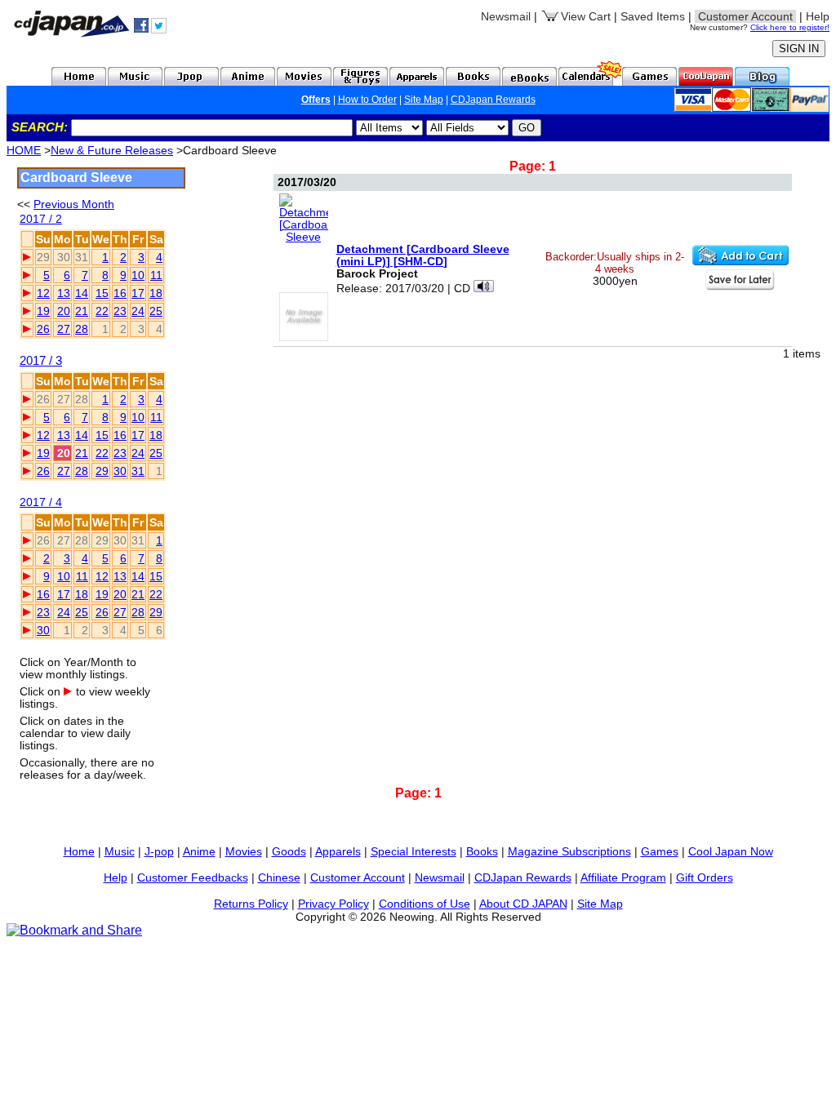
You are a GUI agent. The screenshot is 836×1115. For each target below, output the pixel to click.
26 (43, 328)
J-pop (159, 851)
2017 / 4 (41, 502)
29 (102, 471)
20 (63, 311)
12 (43, 293)
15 (102, 293)
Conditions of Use (424, 903)
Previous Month (73, 204)
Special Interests (413, 851)
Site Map (423, 99)
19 (43, 311)
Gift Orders (704, 877)
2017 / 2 (41, 219)
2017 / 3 (41, 360)
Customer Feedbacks (192, 877)
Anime (199, 851)
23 (120, 311)
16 (120, 293)
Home (79, 851)
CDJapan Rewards (493, 99)
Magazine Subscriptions (569, 851)
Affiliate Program (623, 877)
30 (120, 471)
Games (659, 851)
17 (138, 293)
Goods (289, 851)
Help (817, 16)
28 (81, 328)
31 (138, 471)
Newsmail (506, 16)
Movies (243, 851)
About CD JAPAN (523, 903)
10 (138, 275)
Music (119, 851)
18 (155, 293)
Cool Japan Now (730, 851)
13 (63, 293)
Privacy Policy (333, 903)
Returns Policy (251, 903)
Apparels (338, 851)
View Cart (586, 16)
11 (156, 275)
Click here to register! (789, 27)
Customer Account (357, 877)
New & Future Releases (112, 150)
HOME (24, 150)
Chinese (279, 877)
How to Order (367, 99)
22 (102, 311)
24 (138, 311)
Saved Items (652, 16)
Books (482, 851)
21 (81, 311)
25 (155, 311)
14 (81, 293)
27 (63, 328)
